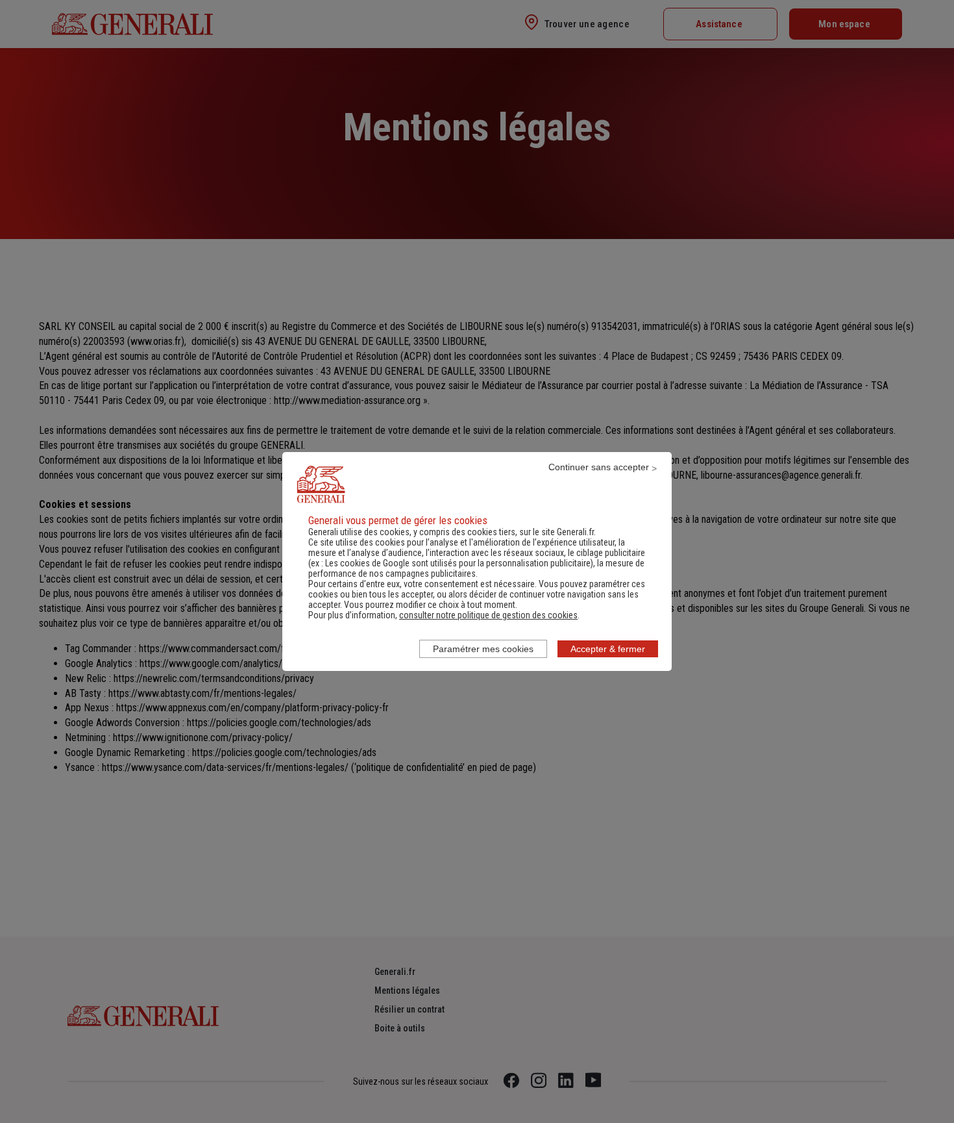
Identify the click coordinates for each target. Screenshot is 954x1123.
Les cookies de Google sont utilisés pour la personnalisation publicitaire (458, 563)
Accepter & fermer (607, 649)
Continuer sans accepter (598, 467)
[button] (488, 615)
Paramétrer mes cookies (483, 649)
